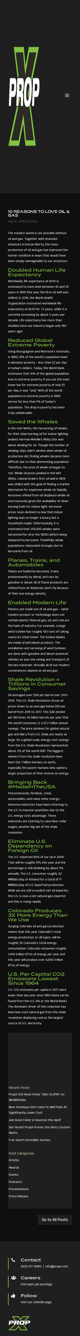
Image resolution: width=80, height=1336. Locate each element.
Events (13, 1175)
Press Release (18, 1196)
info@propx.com (57, 1266)
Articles (32, 221)
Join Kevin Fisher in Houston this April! (35, 1120)
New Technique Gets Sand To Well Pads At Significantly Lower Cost (38, 1110)
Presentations (19, 1189)
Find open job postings (36, 1284)
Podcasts (15, 1182)
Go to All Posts (55, 1220)
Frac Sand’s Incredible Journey (29, 1140)
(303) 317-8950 (31, 1266)
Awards (14, 1168)
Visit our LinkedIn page (36, 1302)
